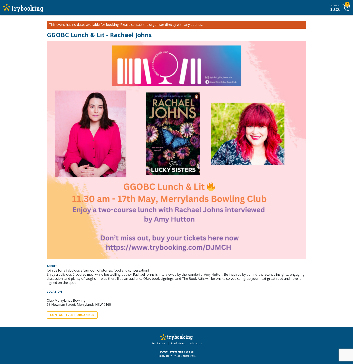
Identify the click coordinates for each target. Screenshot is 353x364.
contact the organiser (147, 25)
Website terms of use (184, 355)
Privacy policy (165, 355)
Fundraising (178, 343)
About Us (196, 343)
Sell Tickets (159, 343)
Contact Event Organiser (72, 315)
